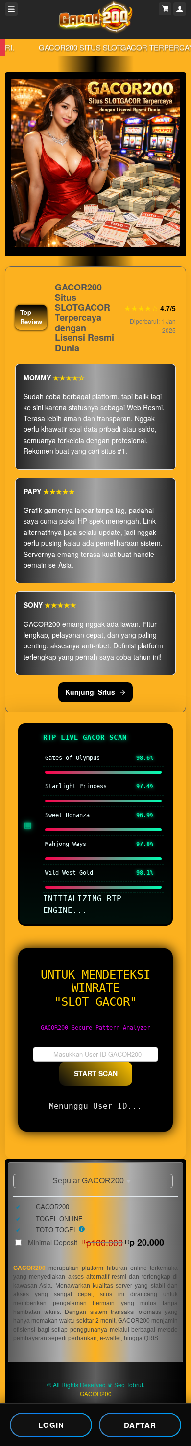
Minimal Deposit (96, 1242)
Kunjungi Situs (90, 692)
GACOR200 (29, 1268)
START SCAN (96, 1073)
